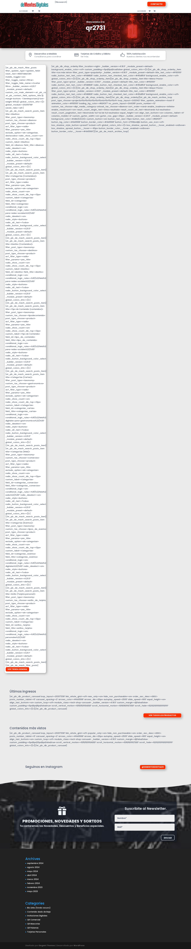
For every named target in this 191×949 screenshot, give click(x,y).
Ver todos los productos (162, 715)
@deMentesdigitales (153, 767)
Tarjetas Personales (36, 932)
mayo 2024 (32, 871)
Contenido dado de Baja (39, 911)
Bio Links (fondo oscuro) (38, 907)
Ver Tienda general (17, 669)
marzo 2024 (33, 879)
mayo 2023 (32, 891)
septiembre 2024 (35, 863)
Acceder (23, 11)
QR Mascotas (33, 923)
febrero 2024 (33, 883)
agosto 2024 (33, 867)
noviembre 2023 (34, 887)
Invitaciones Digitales (37, 915)
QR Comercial (33, 919)
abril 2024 (32, 875)
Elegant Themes (47, 945)
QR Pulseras (32, 927)
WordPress (79, 945)
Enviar (168, 837)
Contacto (156, 4)
